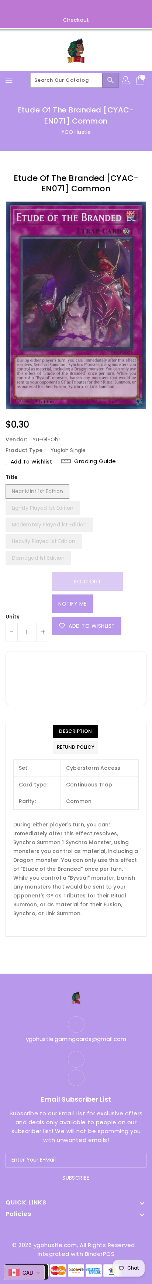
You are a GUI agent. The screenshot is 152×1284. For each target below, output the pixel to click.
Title (12, 477)
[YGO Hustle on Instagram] (83, 8)
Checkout (76, 20)
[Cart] (141, 80)
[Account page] (126, 80)
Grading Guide (95, 461)
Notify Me (72, 603)
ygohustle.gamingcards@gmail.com (76, 1039)
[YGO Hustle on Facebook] (69, 8)
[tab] (75, 731)
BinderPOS (100, 1254)
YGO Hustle (76, 132)
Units (13, 616)
